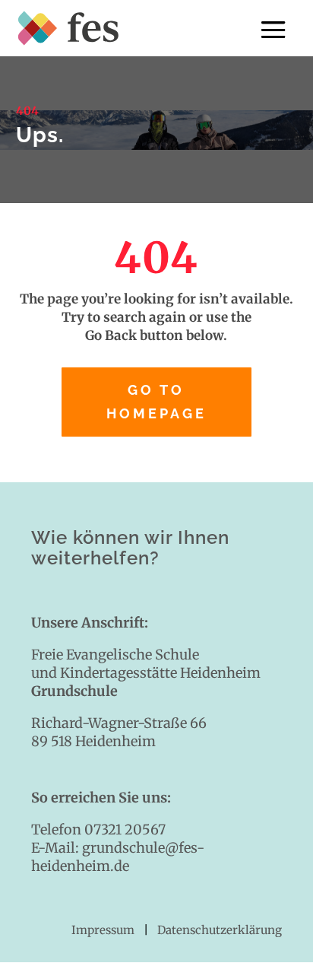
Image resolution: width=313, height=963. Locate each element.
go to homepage (156, 401)
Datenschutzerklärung (219, 930)
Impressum (104, 930)
